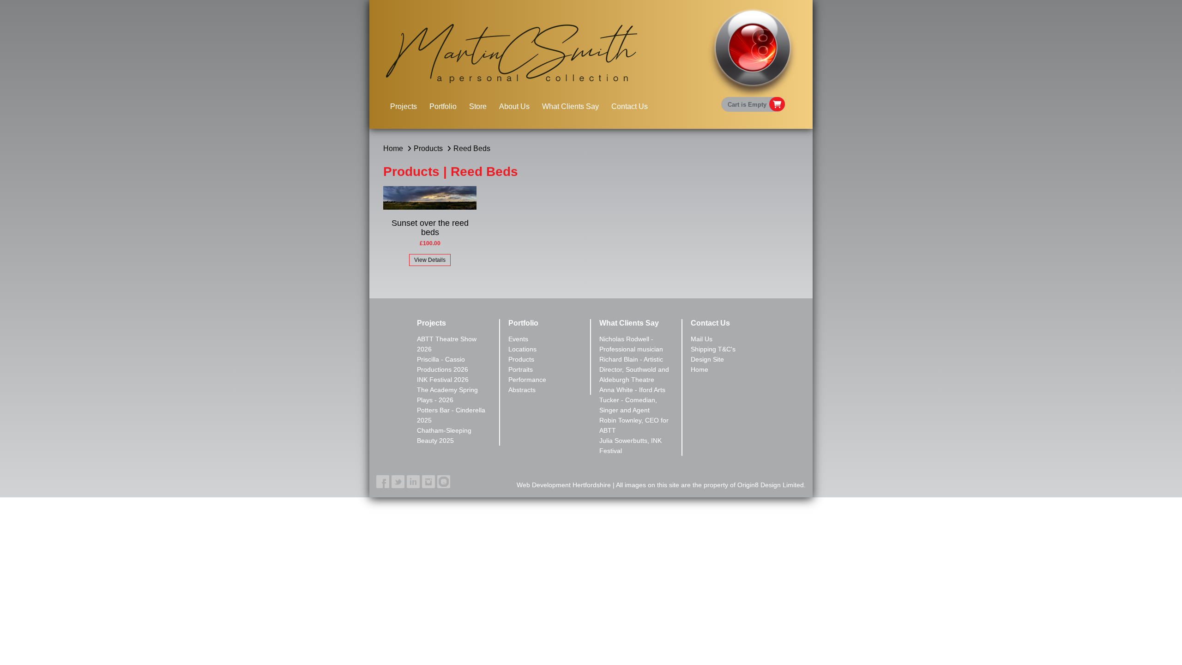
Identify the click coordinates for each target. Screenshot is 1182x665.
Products (428, 148)
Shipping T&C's (713, 349)
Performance (527, 379)
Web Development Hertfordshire (564, 485)
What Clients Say (570, 106)
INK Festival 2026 (443, 379)
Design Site (707, 359)
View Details (430, 260)
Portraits (520, 369)
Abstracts (522, 389)
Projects (403, 106)
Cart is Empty (747, 104)
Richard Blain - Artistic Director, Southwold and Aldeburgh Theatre (634, 369)
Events (518, 339)
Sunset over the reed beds (430, 227)
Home (393, 148)
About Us (514, 106)
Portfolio (443, 106)
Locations (522, 349)
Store (478, 106)
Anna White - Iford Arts (632, 389)
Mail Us (701, 339)
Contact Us (629, 106)
